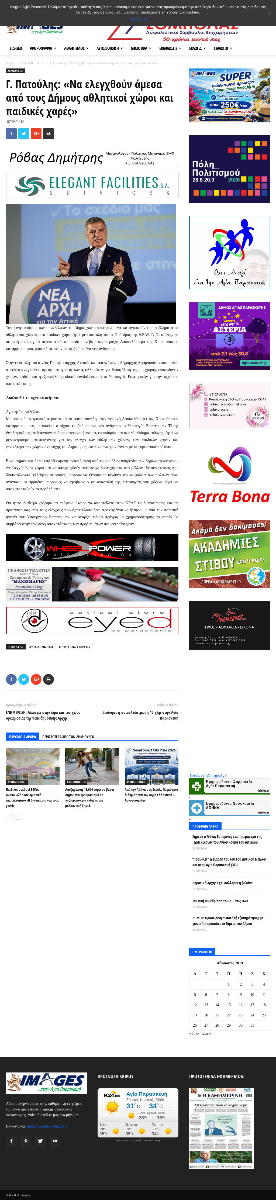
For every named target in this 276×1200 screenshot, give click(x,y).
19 (195, 1015)
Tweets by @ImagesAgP (208, 775)
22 (229, 1015)
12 (195, 1005)
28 (217, 1025)
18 (264, 1005)
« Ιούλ (194, 1033)
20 (206, 1015)
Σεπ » (206, 1033)
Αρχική (10, 63)
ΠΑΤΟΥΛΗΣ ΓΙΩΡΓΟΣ (74, 646)
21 (217, 1015)
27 (206, 1025)
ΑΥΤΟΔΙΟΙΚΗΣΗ (107, 48)
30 (241, 1025)
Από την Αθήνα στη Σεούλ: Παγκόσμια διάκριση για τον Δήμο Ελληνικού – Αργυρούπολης (151, 795)
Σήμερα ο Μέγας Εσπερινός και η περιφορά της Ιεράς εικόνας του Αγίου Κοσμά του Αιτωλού (227, 839)
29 (229, 1025)
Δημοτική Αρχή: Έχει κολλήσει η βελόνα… (224, 882)
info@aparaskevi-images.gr (48, 1126)
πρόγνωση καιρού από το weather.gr (138, 1140)
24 (252, 1015)
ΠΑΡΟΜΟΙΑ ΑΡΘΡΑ (22, 736)
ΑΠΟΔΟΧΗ (139, 19)
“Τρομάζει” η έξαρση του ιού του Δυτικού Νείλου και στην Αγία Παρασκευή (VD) (229, 862)
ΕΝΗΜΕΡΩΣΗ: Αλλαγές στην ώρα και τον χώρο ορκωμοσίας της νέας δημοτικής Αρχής (43, 715)
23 (241, 1015)
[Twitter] (40, 1141)
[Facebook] (11, 1141)
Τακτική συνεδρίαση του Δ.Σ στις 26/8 (220, 900)
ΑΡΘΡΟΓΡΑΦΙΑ (41, 48)
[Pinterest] (25, 1141)
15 (229, 1005)
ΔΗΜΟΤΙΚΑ (139, 48)
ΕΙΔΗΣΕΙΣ (16, 48)
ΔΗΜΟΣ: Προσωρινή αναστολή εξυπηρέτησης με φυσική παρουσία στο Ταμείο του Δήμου (227, 920)
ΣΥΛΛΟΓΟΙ (221, 48)
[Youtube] (55, 1141)
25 (264, 1015)
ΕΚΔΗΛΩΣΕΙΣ (168, 48)
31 (252, 1025)
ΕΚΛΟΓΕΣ (195, 48)
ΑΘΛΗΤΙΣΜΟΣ (74, 48)
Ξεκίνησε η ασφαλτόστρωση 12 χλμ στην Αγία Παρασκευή (140, 715)
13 (206, 1005)
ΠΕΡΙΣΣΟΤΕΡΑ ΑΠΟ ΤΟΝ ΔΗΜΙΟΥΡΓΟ (68, 736)
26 (195, 1025)
